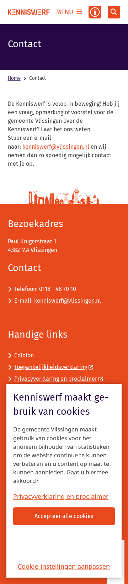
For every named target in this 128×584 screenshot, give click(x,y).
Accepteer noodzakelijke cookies (64, 541)
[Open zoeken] (114, 12)
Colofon (24, 355)
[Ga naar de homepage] (29, 12)
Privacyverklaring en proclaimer (60, 496)
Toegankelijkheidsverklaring (50, 367)
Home (14, 78)
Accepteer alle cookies (64, 516)
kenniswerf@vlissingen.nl (55, 146)
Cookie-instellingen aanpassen (64, 566)
